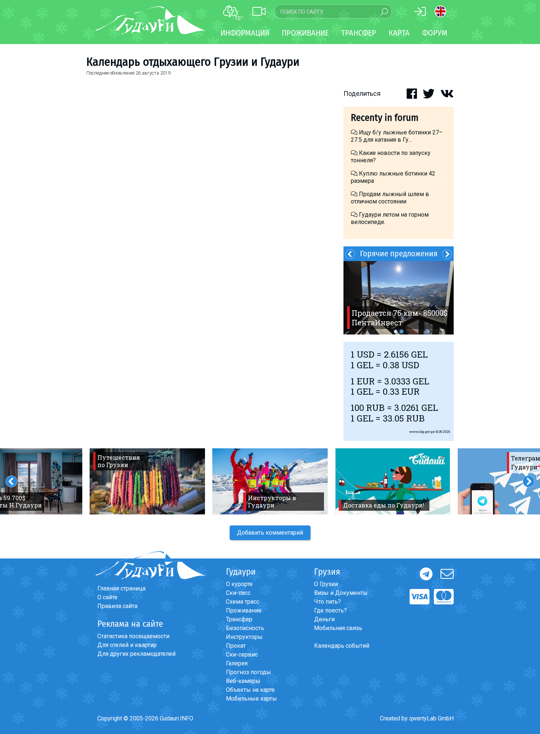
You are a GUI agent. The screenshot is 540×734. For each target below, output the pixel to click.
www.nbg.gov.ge (422, 432)
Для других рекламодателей (136, 653)
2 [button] (401, 331)
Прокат (236, 645)
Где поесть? (330, 610)
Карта (399, 33)
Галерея (237, 663)
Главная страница (121, 588)
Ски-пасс (238, 592)
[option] (398, 298)
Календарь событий (341, 645)
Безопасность (245, 628)
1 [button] (395, 331)
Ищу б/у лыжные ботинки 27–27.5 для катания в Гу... (397, 136)
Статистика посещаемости (133, 636)
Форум (434, 33)
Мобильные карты (251, 698)
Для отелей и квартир (127, 644)
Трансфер (239, 619)
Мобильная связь (338, 628)
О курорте (239, 584)
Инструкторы (244, 636)
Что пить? (327, 601)
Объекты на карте (250, 689)
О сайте (107, 597)
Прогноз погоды (248, 672)
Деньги (324, 619)
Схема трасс (242, 601)
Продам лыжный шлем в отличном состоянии (390, 198)
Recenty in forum (384, 117)
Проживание (244, 610)
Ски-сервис (242, 654)
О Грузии (326, 584)
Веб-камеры (243, 680)
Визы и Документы (341, 592)
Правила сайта (117, 606)
